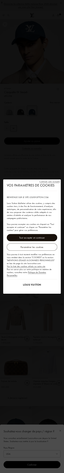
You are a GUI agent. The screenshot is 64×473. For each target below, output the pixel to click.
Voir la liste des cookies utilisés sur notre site (26, 266)
